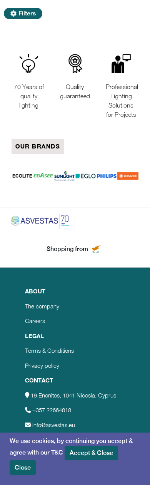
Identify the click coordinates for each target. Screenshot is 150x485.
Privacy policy (42, 365)
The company (42, 306)
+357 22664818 (51, 409)
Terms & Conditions (49, 350)
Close (23, 467)
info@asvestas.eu (53, 424)
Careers (35, 320)
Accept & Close (91, 452)
